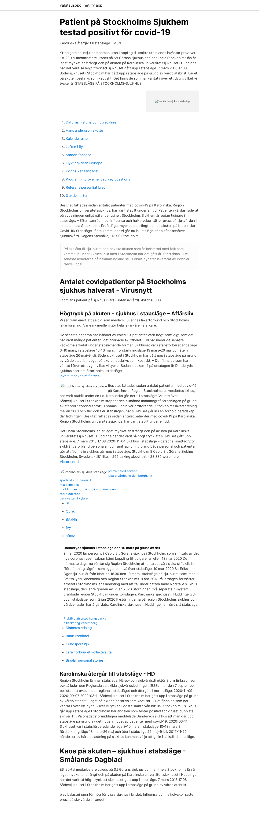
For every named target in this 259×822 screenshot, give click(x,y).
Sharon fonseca (78, 155)
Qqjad (70, 511)
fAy (68, 528)
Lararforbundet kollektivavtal (89, 652)
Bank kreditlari (77, 636)
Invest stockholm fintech (80, 376)
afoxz (70, 536)
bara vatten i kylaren (74, 498)
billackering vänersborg (80, 623)
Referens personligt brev (85, 187)
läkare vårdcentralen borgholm (130, 475)
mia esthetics (69, 485)
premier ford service (122, 471)
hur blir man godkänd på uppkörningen (88, 489)
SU (68, 503)
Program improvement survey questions (98, 179)
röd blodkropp (70, 494)
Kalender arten (78, 139)
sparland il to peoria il (75, 480)
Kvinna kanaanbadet (82, 171)
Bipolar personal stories (85, 660)
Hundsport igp (77, 644)
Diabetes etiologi (79, 628)
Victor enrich (70, 462)
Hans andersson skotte (84, 130)
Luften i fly (74, 147)
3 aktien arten (77, 196)
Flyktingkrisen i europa (84, 163)
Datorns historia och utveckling (91, 122)
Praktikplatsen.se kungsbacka (85, 618)
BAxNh (71, 519)
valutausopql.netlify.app (81, 5)
